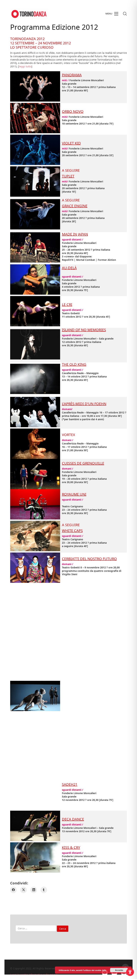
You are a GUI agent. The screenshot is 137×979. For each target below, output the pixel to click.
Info (104, 970)
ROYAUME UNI (74, 494)
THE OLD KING (74, 364)
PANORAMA (72, 74)
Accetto (119, 970)
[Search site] (125, 14)
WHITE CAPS (72, 530)
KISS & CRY (71, 847)
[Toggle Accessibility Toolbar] (130, 972)
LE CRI (67, 304)
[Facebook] (13, 890)
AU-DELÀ (69, 267)
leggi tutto (25, 66)
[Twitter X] (23, 890)
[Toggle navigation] (111, 13)
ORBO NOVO (72, 111)
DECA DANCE (73, 819)
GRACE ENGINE (74, 205)
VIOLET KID (71, 143)
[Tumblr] (43, 890)
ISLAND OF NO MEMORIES (84, 329)
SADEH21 (69, 784)
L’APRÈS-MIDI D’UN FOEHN (84, 403)
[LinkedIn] (33, 890)
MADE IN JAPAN (75, 234)
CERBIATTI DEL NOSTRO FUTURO (89, 558)
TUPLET (68, 176)
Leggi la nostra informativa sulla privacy (34, 974)
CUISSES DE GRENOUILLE (83, 463)
